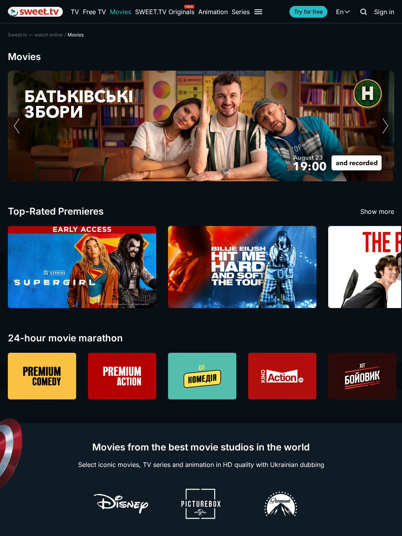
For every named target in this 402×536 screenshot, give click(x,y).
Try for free (308, 11)
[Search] (363, 12)
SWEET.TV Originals (164, 12)
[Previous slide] (17, 126)
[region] (201, 126)
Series (241, 12)
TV (75, 12)
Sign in (384, 12)
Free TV (94, 12)
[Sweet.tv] (35, 12)
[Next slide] (385, 126)
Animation (213, 12)
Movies (120, 12)
